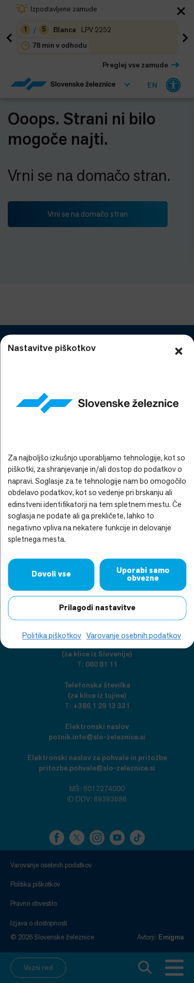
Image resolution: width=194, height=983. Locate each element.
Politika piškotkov (51, 635)
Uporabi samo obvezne (143, 574)
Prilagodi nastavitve (97, 607)
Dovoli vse (51, 574)
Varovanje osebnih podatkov (133, 635)
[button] (178, 350)
